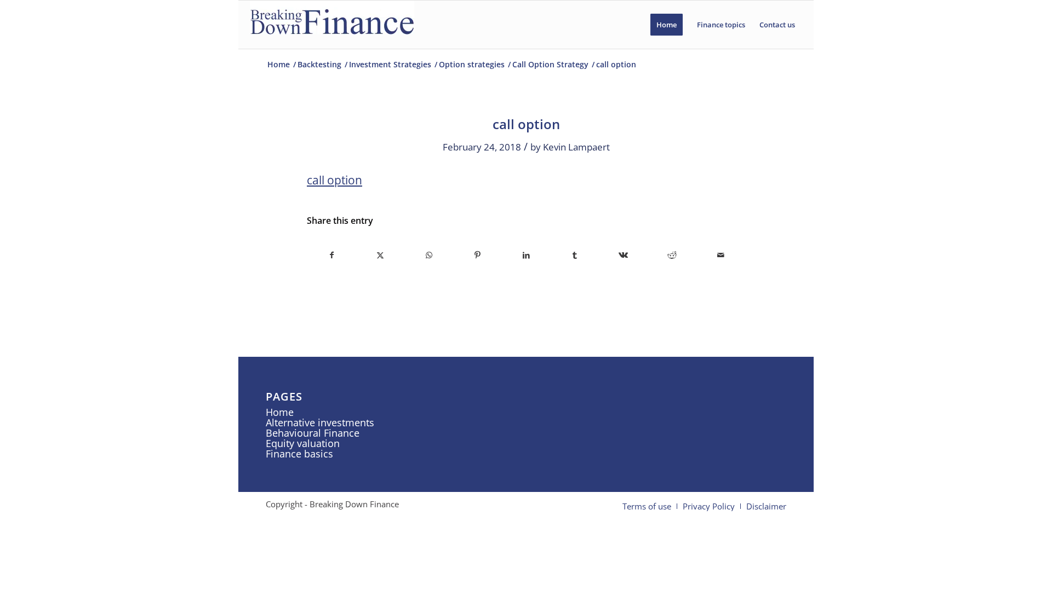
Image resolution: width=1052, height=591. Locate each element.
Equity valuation (303, 443)
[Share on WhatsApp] (429, 255)
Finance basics (299, 453)
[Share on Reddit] (672, 255)
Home (280, 412)
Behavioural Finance (312, 432)
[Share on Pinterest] (478, 255)
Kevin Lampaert (576, 147)
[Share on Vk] (623, 255)
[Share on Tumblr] (575, 255)
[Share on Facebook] (331, 255)
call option (334, 180)
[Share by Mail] (720, 255)
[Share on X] (381, 255)
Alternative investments (320, 422)
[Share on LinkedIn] (526, 255)
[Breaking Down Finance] (332, 25)
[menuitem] (666, 25)
